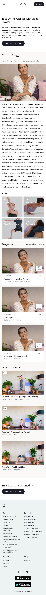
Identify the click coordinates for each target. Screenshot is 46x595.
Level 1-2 (39, 353)
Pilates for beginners (31, 534)
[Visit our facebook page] (19, 572)
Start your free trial (13, 43)
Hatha (4, 61)
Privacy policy (7, 534)
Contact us (6, 522)
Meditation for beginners (33, 531)
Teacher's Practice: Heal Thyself (16, 432)
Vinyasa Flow (12, 61)
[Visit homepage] (23, 4)
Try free (39, 4)
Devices (5, 525)
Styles (5, 566)
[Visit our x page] (27, 572)
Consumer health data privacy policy (10, 546)
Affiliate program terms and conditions (11, 551)
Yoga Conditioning (26, 61)
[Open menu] (4, 4)
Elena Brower (26, 282)
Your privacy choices (10, 537)
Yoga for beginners (31, 528)
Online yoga (28, 516)
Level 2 (40, 275)
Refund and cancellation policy (11, 541)
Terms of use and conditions (9, 529)
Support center (8, 519)
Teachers (6, 563)
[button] (23, 387)
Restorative (38, 61)
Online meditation (30, 519)
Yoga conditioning (30, 537)
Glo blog (27, 560)
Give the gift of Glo (9, 516)
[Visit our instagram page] (23, 572)
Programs (6, 560)
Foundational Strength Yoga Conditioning (20, 397)
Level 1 (40, 314)
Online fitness (29, 525)
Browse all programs (34, 244)
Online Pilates (29, 522)
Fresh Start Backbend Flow (13, 467)
